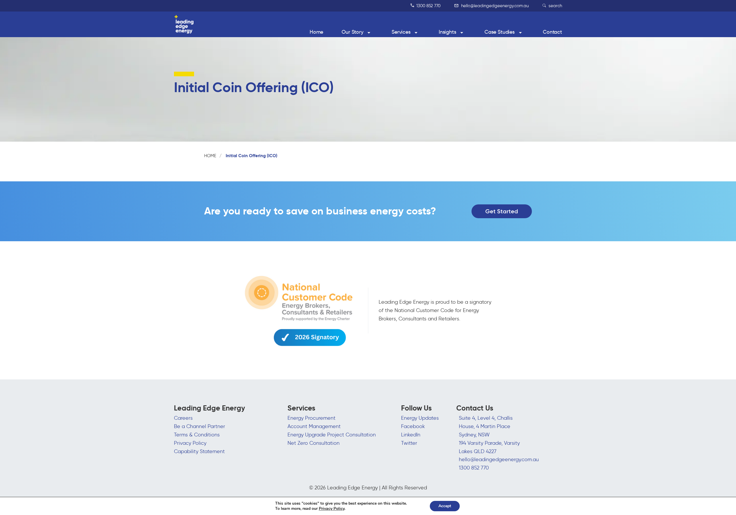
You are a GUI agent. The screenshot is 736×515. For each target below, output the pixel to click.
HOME (210, 155)
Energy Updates (420, 418)
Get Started (501, 211)
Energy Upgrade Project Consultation (332, 435)
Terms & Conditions (197, 435)
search (554, 5)
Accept (444, 506)
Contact (552, 32)
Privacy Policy (190, 443)
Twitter (409, 443)
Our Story (352, 32)
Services (401, 32)
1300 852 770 (427, 5)
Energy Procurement (312, 418)
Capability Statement (199, 451)
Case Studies (499, 32)
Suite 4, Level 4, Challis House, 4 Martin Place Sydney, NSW (486, 426)
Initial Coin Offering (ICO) (251, 155)
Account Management (314, 426)
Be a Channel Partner (199, 426)
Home (316, 32)
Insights (447, 32)
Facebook (413, 426)
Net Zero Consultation (314, 443)
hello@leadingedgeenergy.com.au (494, 5)
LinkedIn (410, 435)
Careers (183, 418)
